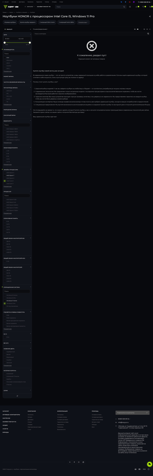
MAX (83, 462)
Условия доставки (62, 419)
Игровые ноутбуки (10, 22)
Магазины (60, 414)
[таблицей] (150, 29)
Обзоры (94, 424)
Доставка (30, 419)
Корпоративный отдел (34, 427)
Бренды (6, 432)
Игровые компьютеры (11, 414)
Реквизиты (60, 424)
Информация (62, 411)
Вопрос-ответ (96, 422)
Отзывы (30, 424)
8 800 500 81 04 (145, 2)
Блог (93, 427)
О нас (29, 429)
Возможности (61, 429)
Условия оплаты (62, 417)
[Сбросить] (17, 395)
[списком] (147, 29)
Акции (5, 425)
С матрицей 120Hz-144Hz (47, 22)
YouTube (79, 462)
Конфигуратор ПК (9, 421)
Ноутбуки (6, 418)
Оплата (30, 417)
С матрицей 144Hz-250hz (66, 22)
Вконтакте (70, 462)
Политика (60, 427)
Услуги (5, 428)
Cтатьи (30, 422)
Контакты (30, 414)
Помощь (95, 411)
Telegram (74, 462)
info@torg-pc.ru (123, 422)
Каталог (6, 411)
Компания (32, 411)
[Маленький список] (135, 29)
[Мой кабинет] (130, 7)
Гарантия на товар (62, 422)
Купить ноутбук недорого (27, 22)
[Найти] (124, 7)
